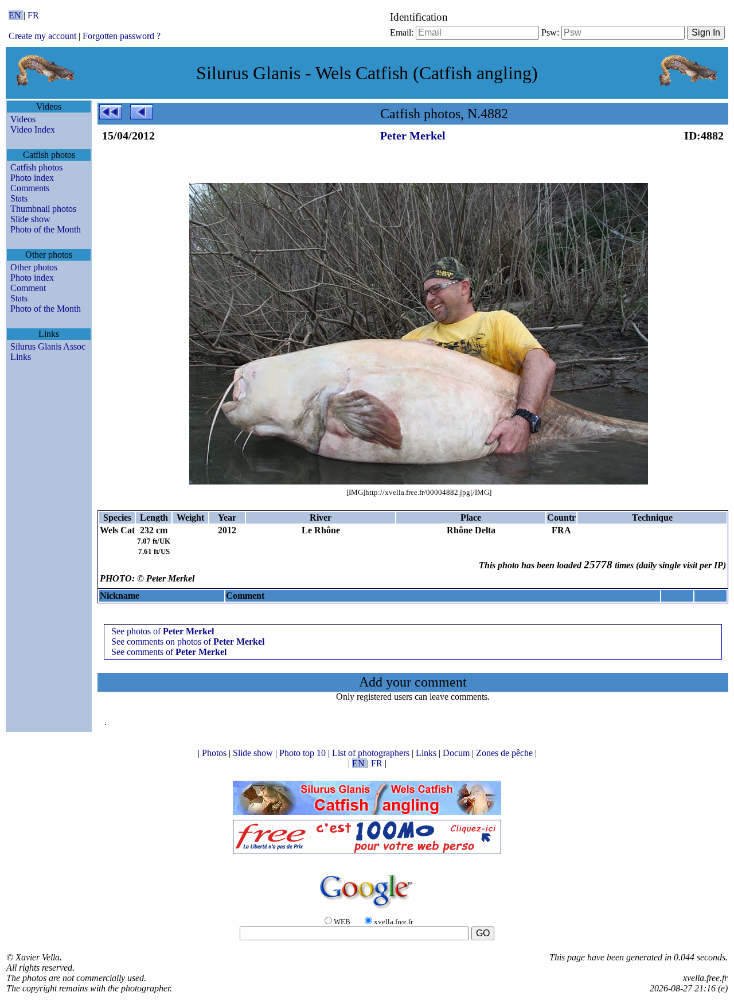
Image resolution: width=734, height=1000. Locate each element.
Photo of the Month (45, 229)
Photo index (32, 178)
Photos (215, 753)
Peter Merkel (413, 135)
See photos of (162, 631)
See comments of (169, 652)
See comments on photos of (187, 641)
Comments (29, 188)
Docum (457, 753)
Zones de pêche (505, 753)
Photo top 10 (303, 753)
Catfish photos (36, 167)
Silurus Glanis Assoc (47, 346)
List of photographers (372, 753)
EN (16, 15)
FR (33, 15)
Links (20, 357)
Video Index (32, 129)
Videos (23, 119)
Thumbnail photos (43, 209)
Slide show (30, 219)
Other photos (33, 267)
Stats (19, 198)
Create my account (42, 36)
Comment (28, 288)
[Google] (367, 909)
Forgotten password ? (122, 36)
